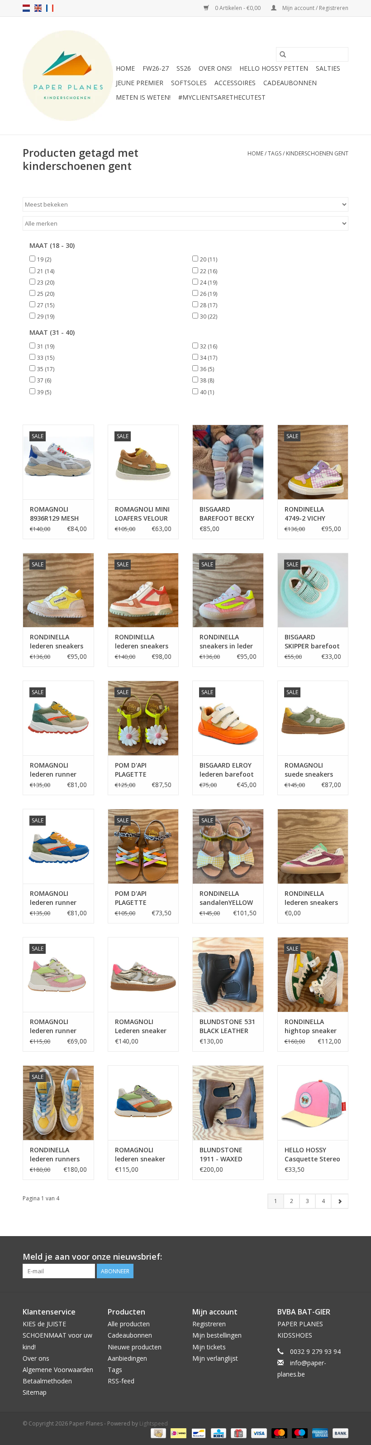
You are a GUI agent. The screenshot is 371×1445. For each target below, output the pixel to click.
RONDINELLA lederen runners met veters (55, 1154)
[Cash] (157, 1432)
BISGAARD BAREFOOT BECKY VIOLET (227, 514)
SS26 (183, 68)
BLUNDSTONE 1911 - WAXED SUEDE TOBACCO (226, 1154)
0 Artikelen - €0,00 (238, 8)
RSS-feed (121, 1381)
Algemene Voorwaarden (58, 1369)
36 (207, 369)
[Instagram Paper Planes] (341, 1257)
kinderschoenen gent (317, 153)
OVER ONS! (215, 68)
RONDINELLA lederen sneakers (56, 641)
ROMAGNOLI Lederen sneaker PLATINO (140, 1026)
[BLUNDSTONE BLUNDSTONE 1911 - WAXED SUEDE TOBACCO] (228, 1102)
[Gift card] (237, 1432)
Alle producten (129, 1323)
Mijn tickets (209, 1347)
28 (208, 305)
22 (208, 271)
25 (45, 294)
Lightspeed (153, 1423)
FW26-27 (156, 68)
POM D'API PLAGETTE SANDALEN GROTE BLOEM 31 (143, 770)
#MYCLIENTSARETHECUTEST (222, 97)
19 (44, 259)
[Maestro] (299, 1432)
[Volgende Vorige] (339, 1201)
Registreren (209, 1323)
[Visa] (258, 1432)
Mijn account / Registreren (314, 8)
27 (45, 305)
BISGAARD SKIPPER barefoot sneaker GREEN (312, 642)
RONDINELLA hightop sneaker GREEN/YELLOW (311, 1026)
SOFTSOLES (189, 82)
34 (208, 358)
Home (125, 68)
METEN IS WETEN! (143, 97)
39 (44, 392)
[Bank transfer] (338, 1432)
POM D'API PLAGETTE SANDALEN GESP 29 (140, 898)
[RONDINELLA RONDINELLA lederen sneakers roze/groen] (313, 846)
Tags (274, 153)
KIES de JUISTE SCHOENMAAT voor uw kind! (57, 1335)
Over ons (36, 1358)
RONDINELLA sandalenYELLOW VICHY (226, 898)
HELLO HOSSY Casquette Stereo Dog (312, 1154)
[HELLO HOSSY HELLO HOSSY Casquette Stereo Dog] (313, 1102)
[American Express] (319, 1432)
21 (45, 271)
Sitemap (35, 1392)
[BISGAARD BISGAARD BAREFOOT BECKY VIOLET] (228, 462)
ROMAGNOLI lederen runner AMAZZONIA (53, 770)
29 (45, 316)
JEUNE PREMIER (139, 82)
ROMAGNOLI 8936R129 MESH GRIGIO (54, 514)
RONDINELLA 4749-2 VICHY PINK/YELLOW (305, 514)
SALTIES (328, 68)
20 (208, 259)
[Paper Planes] (68, 75)
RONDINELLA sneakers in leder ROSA (226, 642)
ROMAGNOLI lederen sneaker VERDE (140, 1154)
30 (208, 316)
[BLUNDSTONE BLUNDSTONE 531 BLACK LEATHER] (228, 974)
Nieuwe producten (135, 1347)
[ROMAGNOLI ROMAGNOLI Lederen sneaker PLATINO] (143, 974)
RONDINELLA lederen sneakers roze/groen (311, 898)
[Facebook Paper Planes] (325, 1257)
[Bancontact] (198, 1432)
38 (207, 380)
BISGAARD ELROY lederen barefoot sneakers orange (227, 770)
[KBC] (218, 1432)
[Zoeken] (283, 54)
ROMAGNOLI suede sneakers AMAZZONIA (309, 770)
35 (45, 369)
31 (45, 346)
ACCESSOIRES (235, 82)
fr (49, 8)
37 (44, 380)
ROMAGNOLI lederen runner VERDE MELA (53, 1026)
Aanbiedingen (127, 1358)
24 (208, 282)
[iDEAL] (177, 1432)
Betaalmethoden (47, 1381)
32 (208, 346)
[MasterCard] (278, 1432)
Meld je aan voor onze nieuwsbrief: (92, 1256)
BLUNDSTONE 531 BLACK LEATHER (227, 1026)
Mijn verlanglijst (215, 1358)
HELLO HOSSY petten (273, 68)
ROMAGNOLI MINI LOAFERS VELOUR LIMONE (142, 514)
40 (207, 392)
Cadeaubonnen (290, 82)
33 (45, 358)
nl (26, 8)
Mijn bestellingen (217, 1335)
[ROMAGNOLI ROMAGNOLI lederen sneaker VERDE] (143, 1102)
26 (208, 294)
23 (45, 282)
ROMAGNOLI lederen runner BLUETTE (53, 898)
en (38, 8)
